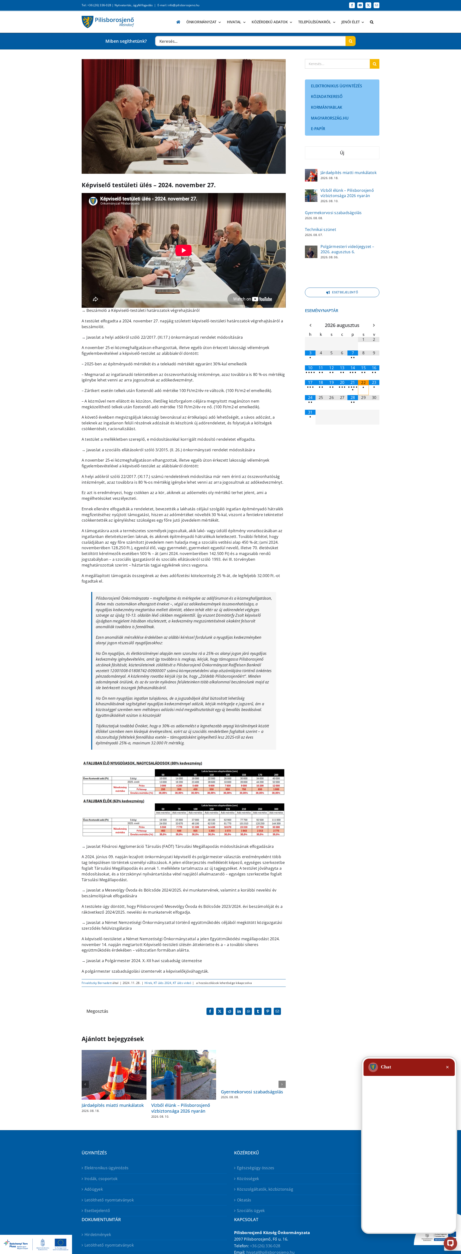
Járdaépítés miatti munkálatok (113, 1105)
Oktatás (244, 1200)
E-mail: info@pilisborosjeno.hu (179, 5)
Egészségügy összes (255, 1167)
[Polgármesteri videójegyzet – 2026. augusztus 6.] (311, 248)
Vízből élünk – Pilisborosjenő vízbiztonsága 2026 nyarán (180, 1108)
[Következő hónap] (374, 325)
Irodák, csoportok (101, 1178)
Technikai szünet (320, 229)
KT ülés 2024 (162, 983)
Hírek (148, 983)
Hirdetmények (98, 1234)
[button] (371, 22)
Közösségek (248, 1178)
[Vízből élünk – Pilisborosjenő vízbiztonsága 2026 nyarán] (311, 192)
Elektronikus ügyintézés (107, 1167)
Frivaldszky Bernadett (97, 983)
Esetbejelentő (97, 1210)
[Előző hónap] (310, 325)
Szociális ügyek (251, 1210)
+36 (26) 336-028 (265, 1245)
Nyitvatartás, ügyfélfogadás (134, 5)
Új (342, 153)
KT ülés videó (182, 983)
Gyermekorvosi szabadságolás (252, 1092)
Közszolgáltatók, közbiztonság (265, 1189)
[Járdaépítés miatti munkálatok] (311, 172)
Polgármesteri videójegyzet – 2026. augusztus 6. (347, 249)
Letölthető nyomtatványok (109, 1200)
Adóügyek (94, 1189)
